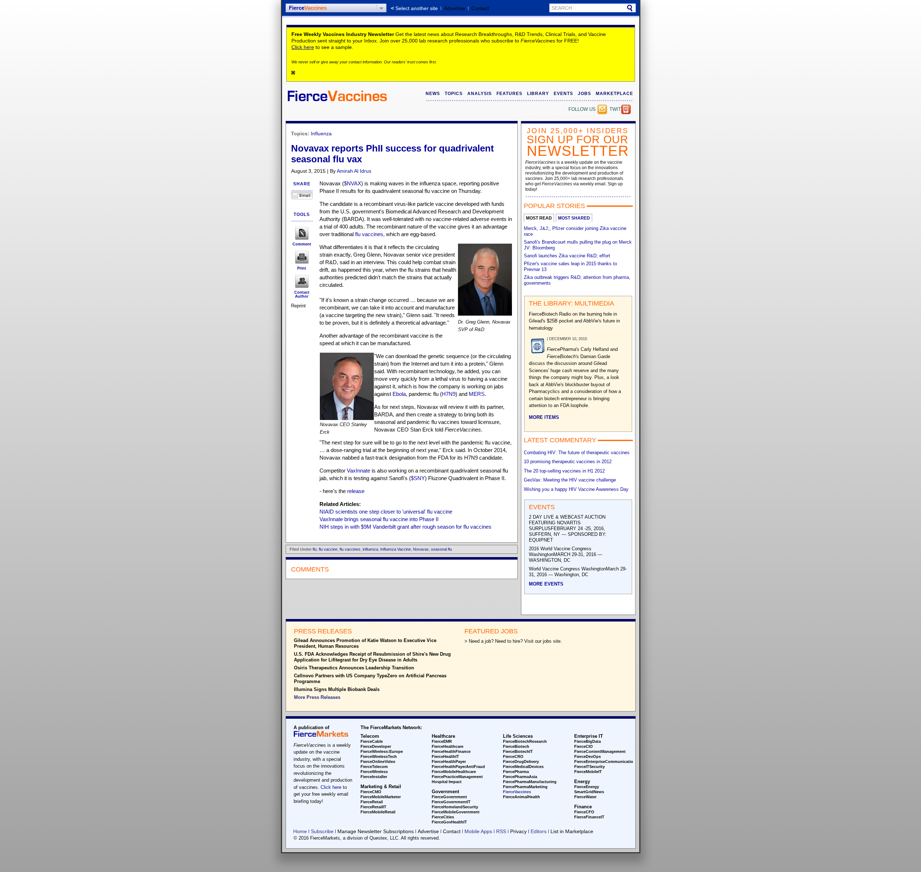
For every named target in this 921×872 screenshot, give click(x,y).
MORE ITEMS (544, 417)
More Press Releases (317, 697)
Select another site (416, 8)
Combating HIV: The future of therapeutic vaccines (577, 452)
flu (315, 549)
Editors (538, 831)
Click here (302, 47)
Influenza (321, 133)
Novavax (421, 549)
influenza (370, 549)
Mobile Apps (478, 831)
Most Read (539, 218)
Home (300, 831)
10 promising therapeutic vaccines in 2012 (568, 461)
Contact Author (301, 294)
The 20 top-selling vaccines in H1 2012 (564, 471)
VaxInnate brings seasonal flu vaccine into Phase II (379, 519)
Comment (301, 244)
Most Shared (574, 218)
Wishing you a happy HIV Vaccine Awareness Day (576, 489)
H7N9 (448, 394)
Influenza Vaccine (395, 549)
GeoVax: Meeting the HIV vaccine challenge (570, 480)
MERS (477, 394)
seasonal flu (441, 549)
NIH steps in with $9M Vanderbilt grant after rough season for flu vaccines (405, 527)
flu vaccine (328, 549)
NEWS (433, 93)
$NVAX (352, 183)
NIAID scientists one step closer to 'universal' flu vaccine (385, 512)
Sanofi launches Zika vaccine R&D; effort (567, 255)
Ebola (399, 394)
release (355, 491)
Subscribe (602, 109)
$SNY (418, 478)
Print (301, 268)
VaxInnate (358, 470)
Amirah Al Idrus (354, 171)
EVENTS (563, 93)
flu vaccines (369, 234)
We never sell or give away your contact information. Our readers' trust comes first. (364, 62)
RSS (501, 831)
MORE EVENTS (546, 584)
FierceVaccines (517, 792)
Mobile (626, 109)
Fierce (308, 8)
